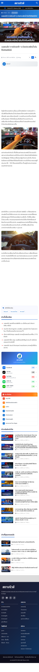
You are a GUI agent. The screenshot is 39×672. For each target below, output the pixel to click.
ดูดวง (2, 631)
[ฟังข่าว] (4, 64)
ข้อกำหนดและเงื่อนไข (19, 657)
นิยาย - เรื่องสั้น (5, 640)
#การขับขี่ (22, 312)
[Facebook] (2, 597)
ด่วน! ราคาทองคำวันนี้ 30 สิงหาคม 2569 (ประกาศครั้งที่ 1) (24, 483)
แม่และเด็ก (23, 613)
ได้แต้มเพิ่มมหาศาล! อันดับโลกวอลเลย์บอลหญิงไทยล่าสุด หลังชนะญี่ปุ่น (26, 501)
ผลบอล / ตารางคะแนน (26, 649)
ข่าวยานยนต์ (14, 13)
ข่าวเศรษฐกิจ (4, 616)
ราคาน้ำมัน (23, 637)
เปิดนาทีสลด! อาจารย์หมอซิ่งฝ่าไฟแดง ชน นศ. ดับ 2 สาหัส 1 (25, 464)
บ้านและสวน (24, 610)
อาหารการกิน (4, 634)
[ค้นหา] (37, 3)
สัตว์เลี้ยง (23, 616)
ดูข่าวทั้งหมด (4, 622)
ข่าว (9, 13)
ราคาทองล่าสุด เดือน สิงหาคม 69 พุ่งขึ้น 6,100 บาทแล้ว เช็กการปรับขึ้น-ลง (26, 510)
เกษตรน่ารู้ (23, 607)
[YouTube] (6, 597)
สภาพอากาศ (24, 646)
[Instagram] (10, 597)
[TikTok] (14, 597)
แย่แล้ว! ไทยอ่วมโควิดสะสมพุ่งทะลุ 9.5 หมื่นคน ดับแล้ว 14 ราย (25, 519)
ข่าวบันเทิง (3, 613)
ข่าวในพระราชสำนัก (5, 607)
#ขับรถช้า (6, 312)
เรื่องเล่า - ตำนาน (5, 643)
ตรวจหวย (23, 631)
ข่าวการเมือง (4, 610)
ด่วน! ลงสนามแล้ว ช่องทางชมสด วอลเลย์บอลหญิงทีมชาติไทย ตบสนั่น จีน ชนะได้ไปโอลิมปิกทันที (26, 492)
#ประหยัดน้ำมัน (14, 312)
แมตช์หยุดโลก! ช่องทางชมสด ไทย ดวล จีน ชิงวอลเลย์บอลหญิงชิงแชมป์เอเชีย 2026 (26, 436)
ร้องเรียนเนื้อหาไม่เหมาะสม (30, 657)
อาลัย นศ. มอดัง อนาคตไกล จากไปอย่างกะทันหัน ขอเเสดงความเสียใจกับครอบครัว (26, 473)
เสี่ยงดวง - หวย (5, 637)
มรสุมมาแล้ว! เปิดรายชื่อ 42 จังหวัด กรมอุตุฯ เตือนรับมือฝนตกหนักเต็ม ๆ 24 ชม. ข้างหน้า (26, 455)
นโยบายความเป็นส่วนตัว (8, 657)
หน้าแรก (5, 13)
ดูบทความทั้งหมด (25, 619)
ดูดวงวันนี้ (23, 643)
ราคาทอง (23, 640)
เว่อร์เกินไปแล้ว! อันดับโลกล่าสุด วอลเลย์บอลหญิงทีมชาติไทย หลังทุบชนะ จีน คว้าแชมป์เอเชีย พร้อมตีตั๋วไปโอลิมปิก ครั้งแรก (26, 446)
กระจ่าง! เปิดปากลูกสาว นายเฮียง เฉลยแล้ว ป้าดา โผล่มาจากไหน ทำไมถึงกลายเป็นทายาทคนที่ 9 (20, 330)
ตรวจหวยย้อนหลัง (25, 634)
